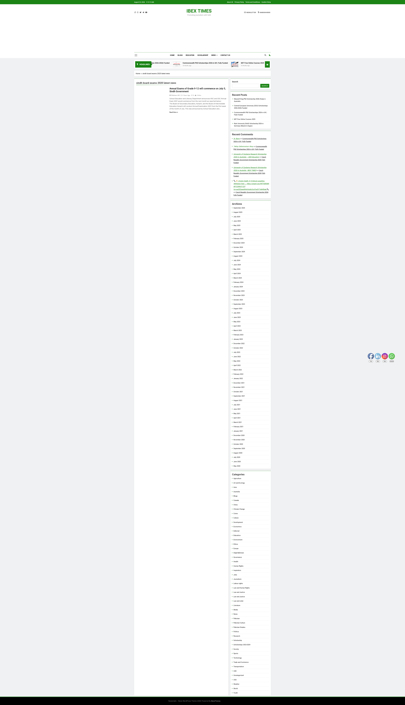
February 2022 (238, 374)
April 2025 (237, 230)
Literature (237, 605)
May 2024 (237, 269)
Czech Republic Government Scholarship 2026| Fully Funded (250, 160)
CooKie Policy (266, 2)
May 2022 (237, 361)
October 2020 (238, 444)
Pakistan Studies (239, 627)
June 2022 (237, 357)
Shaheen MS (175, 95)
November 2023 (239, 295)
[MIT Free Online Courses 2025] (191, 64)
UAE (235, 671)
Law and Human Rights (242, 588)
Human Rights (238, 566)
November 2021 (239, 387)
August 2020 (238, 453)
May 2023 (237, 322)
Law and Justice (239, 592)
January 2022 (238, 378)
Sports (236, 653)
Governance (238, 557)
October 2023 (238, 300)
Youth (236, 693)
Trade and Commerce (241, 662)
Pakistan (237, 618)
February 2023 (238, 335)
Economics (238, 527)
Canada (236, 500)
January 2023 (238, 339)
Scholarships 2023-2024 (242, 645)
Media (236, 610)
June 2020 (237, 462)
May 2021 (237, 413)
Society (236, 649)
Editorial (236, 531)
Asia (235, 487)
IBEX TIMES (199, 11)
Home (172, 55)
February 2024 (238, 282)
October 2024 (238, 247)
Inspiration (237, 570)
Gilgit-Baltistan (239, 553)
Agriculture (237, 478)
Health (236, 562)
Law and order (238, 601)
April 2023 (237, 326)
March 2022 (238, 370)
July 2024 (237, 260)
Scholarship (202, 55)
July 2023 (237, 313)
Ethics (236, 544)
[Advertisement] (202, 33)
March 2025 (238, 234)
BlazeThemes (215, 701)
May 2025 (237, 225)
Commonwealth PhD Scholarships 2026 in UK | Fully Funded (161, 63)
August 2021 (238, 400)
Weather (236, 684)
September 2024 (239, 252)
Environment (238, 540)
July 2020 (237, 457)
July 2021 (237, 405)
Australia (237, 492)
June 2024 (237, 265)
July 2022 (237, 352)
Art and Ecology (239, 483)
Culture (236, 518)
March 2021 (238, 422)
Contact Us (225, 55)
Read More (173, 112)
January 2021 (238, 431)
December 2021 (239, 383)
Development (238, 522)
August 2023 (238, 309)
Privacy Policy (239, 2)
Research (237, 636)
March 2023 (238, 330)
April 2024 (237, 273)
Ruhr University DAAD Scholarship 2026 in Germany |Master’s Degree (259, 63)
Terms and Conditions (252, 2)
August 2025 (238, 212)
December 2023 (239, 291)
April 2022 (237, 365)
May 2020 (237, 466)
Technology (238, 658)
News (213, 55)
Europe (236, 548)
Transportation (239, 667)
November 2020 (239, 440)
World (236, 688)
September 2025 (239, 208)
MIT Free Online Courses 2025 (208, 63)
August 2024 (238, 256)
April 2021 (237, 418)
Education (190, 55)
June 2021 (237, 409)
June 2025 (237, 221)
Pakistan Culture (239, 623)
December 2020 (239, 435)
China (236, 505)
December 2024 (239, 243)
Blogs (180, 55)
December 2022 (239, 343)
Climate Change (239, 509)
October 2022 (238, 348)
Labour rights (238, 583)
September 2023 (239, 304)
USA (235, 680)
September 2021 (239, 396)
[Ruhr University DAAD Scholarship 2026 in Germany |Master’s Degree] (227, 64)
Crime (236, 513)
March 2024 (238, 278)
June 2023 (237, 317)
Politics (236, 632)
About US (230, 2)
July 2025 (237, 217)
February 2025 (238, 239)
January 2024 (238, 287)
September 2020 (239, 448)
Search (235, 82)
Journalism (237, 579)
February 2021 (238, 427)
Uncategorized (239, 675)
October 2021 (238, 392)
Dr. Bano (237, 139)
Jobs (235, 575)
